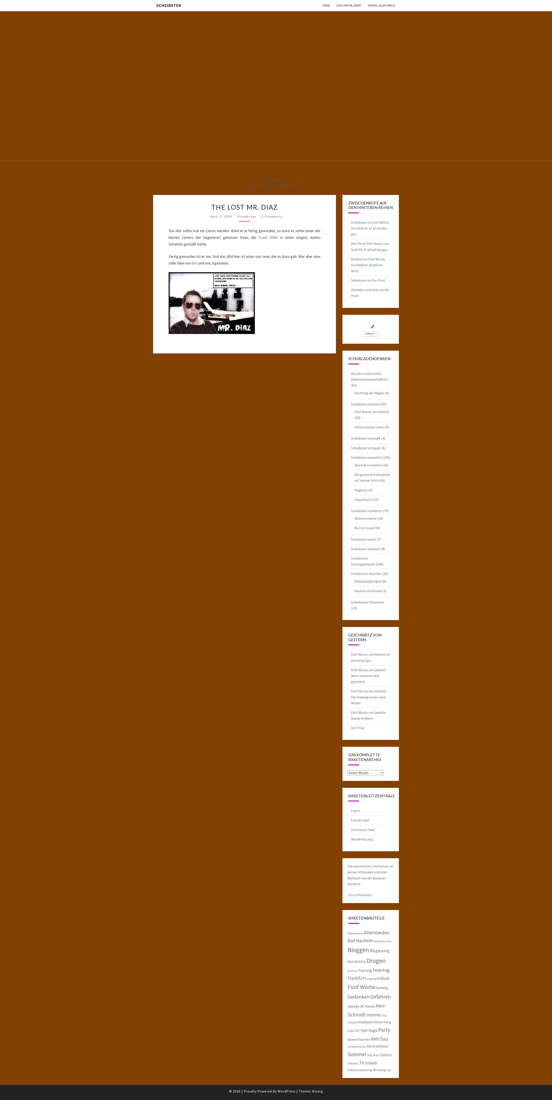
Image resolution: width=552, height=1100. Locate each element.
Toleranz (353, 1063)
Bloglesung (379, 950)
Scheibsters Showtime (367, 602)
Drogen (376, 961)
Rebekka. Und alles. (365, 290)
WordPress (287, 1091)
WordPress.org (362, 839)
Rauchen (364, 1039)
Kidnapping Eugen (367, 581)
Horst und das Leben (369, 427)
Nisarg (317, 1091)
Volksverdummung (360, 1070)
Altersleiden (377, 932)
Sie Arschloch (377, 1046)
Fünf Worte (361, 987)
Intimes (374, 1015)
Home (326, 5)
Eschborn (353, 970)
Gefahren (380, 996)
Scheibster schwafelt (366, 457)
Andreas (357, 259)
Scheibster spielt (363, 539)
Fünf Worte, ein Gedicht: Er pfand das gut (370, 228)
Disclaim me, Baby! (349, 5)
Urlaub (371, 1062)
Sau (384, 1038)
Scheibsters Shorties (366, 573)
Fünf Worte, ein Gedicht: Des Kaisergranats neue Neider (368, 697)
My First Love (364, 528)
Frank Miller (268, 237)
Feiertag (381, 970)
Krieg (387, 1022)
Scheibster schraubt (366, 448)
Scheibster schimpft (365, 438)
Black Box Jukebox (368, 465)
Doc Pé (356, 243)
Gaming (382, 987)
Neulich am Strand (368, 591)
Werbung (379, 1070)
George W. (356, 1006)
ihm (194, 263)
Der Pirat (378, 280)
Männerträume (365, 518)
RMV (375, 1039)
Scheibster (168, 5)
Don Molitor (357, 961)
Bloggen (358, 950)
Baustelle (386, 941)
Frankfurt (357, 978)
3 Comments (272, 216)
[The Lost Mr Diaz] (212, 304)
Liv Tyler (361, 1030)
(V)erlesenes (355, 933)
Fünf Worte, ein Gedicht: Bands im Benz (368, 265)
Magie (373, 1030)
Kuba (351, 1031)
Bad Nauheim (360, 940)
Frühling (371, 978)
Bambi (377, 941)
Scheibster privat (357, 1046)
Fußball (383, 978)
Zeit (388, 1070)
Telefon (386, 1055)
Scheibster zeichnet (365, 549)
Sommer (357, 1054)
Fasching (365, 970)
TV (361, 1063)
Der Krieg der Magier (369, 393)
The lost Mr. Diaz (244, 207)
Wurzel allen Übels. (382, 5)
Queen (352, 1039)
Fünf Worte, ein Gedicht (371, 412)
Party (384, 1029)
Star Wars (373, 1055)
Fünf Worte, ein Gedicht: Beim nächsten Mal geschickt (368, 676)
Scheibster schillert (365, 404)
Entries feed (360, 820)
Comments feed (363, 830)
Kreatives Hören (370, 1022)
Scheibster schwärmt (366, 511)
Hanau (370, 1006)
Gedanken (359, 996)
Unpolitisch (363, 499)
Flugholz (361, 490)
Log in (355, 810)
